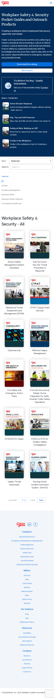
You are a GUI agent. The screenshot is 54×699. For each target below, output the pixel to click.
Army (27, 579)
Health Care (27, 553)
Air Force (27, 575)
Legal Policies (27, 668)
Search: (5, 167)
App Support (27, 641)
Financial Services (27, 549)
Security (5, 186)
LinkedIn (29, 524)
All (2, 181)
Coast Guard (27, 583)
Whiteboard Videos (27, 622)
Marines (27, 587)
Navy (27, 595)
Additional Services (27, 645)
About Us (27, 656)
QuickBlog (27, 633)
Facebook (35, 524)
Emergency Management (11, 190)
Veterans (27, 603)
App (27, 618)
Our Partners (27, 660)
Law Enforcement (27, 561)
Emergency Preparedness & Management (27, 541)
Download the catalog (27, 64)
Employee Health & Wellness (12, 199)
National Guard (27, 591)
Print (27, 614)
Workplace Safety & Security (27, 564)
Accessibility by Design (27, 637)
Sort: (4, 161)
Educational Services (27, 537)
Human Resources (27, 557)
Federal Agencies (27, 545)
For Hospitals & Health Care (12, 203)
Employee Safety (8, 195)
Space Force (27, 599)
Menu (50, 2)
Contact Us (27, 672)
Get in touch (27, 70)
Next (41, 500)
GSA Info (27, 664)
